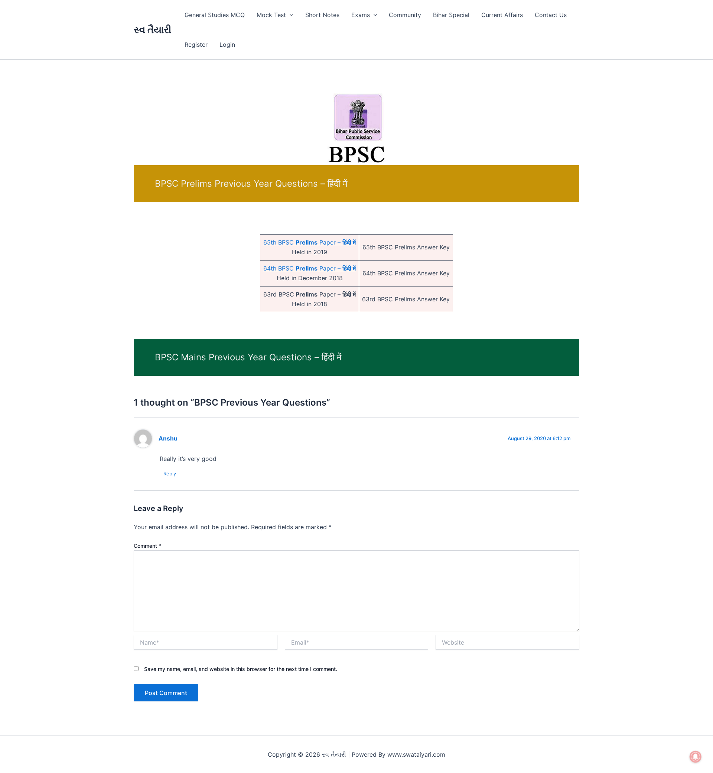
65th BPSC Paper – (309, 242)
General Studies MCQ (215, 15)
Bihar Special (451, 15)
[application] (289, 15)
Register (196, 44)
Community (405, 15)
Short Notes (322, 15)
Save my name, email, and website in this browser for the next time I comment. (240, 669)
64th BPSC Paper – (309, 268)
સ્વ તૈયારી (152, 29)
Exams (360, 15)
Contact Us (551, 15)
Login (227, 44)
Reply (169, 473)
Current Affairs (502, 15)
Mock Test (271, 15)
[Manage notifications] (695, 757)
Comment (147, 546)
